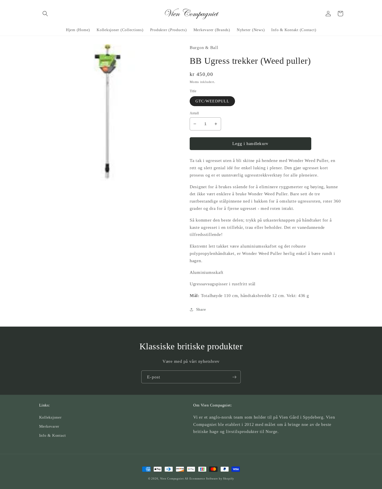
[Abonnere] (234, 377)
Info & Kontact (52, 435)
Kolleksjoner (50, 417)
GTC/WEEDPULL (212, 101)
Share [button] (201, 309)
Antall (194, 113)
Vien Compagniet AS (174, 478)
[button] (45, 14)
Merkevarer (49, 426)
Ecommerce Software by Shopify (211, 478)
